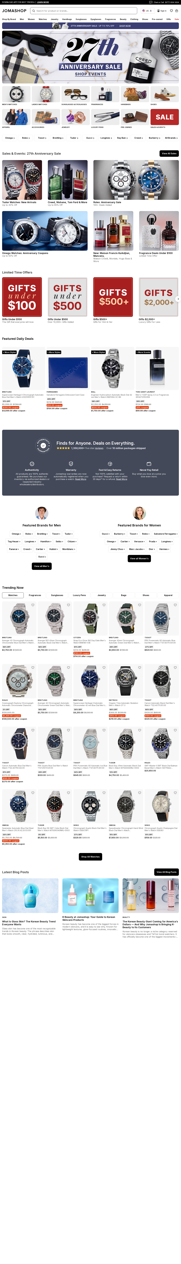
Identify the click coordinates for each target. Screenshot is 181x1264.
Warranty (71, 470)
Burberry (153, 138)
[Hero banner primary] (90, 57)
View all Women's (139, 558)
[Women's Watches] (46, 94)
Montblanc (68, 549)
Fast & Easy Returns (110, 470)
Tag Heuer (13, 541)
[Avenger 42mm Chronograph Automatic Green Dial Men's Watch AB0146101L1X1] (139, 605)
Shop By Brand (9, 19)
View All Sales (169, 153)
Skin (4, 917)
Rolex (25, 138)
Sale (177, 19)
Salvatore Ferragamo (165, 533)
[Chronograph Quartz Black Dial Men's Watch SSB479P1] (104, 792)
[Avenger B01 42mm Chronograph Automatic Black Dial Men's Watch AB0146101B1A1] (68, 605)
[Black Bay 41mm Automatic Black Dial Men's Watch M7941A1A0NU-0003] (139, 730)
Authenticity (32, 470)
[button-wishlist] (171, 10)
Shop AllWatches (90, 856)
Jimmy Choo (116, 549)
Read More (80, 479)
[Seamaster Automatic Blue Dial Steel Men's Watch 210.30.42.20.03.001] (32, 792)
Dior (151, 549)
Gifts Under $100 (12, 319)
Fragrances (110, 19)
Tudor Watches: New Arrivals (19, 202)
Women (31, 19)
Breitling (57, 138)
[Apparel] (16, 117)
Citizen (71, 541)
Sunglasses (81, 19)
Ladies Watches (39, 104)
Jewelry (54, 19)
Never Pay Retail (149, 470)
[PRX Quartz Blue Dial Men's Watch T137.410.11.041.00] (68, 730)
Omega (9, 138)
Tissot (41, 138)
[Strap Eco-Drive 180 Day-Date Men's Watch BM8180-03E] (104, 605)
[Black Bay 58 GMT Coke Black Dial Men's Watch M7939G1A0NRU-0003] (68, 792)
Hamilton (45, 541)
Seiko (58, 541)
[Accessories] (46, 117)
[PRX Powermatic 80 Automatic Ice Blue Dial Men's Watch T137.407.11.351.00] (104, 730)
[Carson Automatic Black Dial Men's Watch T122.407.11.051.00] (175, 667)
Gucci (89, 138)
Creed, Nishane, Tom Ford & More (67, 202)
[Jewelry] (75, 117)
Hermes (163, 549)
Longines (105, 138)
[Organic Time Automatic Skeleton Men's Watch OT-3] (139, 667)
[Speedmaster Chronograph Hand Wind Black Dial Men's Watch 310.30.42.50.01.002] (139, 792)
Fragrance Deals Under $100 (156, 253)
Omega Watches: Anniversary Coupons (25, 253)
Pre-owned (157, 19)
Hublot (52, 549)
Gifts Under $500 (58, 319)
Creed (137, 138)
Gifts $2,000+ (147, 319)
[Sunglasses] (75, 94)
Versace (138, 541)
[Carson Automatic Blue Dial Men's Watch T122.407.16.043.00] (32, 730)
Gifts (168, 19)
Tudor (73, 138)
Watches (43, 19)
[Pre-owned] (135, 117)
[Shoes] (165, 94)
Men (22, 19)
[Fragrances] (105, 94)
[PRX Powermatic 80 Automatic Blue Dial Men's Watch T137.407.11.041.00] (175, 605)
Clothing (134, 19)
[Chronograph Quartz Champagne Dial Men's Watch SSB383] (175, 792)
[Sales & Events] (165, 117)
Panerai (13, 549)
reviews (99, 448)
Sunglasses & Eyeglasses (74, 104)
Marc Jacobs (136, 549)
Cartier (39, 549)
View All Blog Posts (166, 872)
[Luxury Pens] (105, 117)
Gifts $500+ (100, 319)
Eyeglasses (96, 19)
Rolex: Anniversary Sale (107, 202)
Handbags (67, 19)
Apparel (6, 127)
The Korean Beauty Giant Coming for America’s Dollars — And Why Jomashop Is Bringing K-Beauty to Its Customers (150, 924)
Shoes (145, 19)
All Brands (170, 138)
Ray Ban (121, 138)
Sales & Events (158, 127)
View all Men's (41, 566)
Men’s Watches (9, 104)
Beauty (123, 19)
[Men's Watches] (16, 94)
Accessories (38, 127)
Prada (152, 541)
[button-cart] (176, 10)
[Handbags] (135, 94)
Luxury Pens (97, 127)
